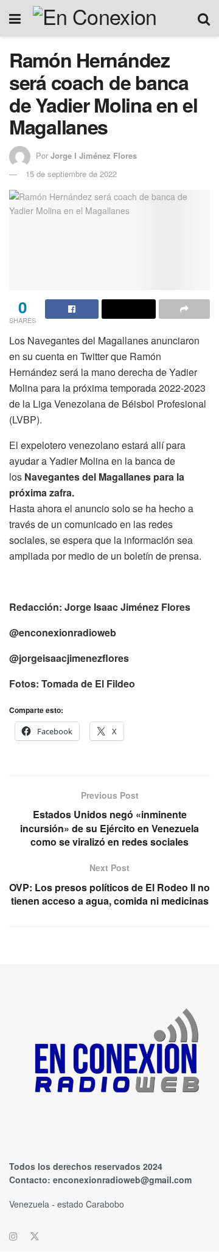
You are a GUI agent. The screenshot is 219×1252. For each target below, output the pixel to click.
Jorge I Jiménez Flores (93, 155)
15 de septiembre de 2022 (71, 173)
